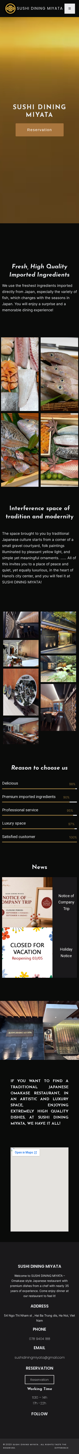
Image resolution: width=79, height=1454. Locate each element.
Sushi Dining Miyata (40, 8)
